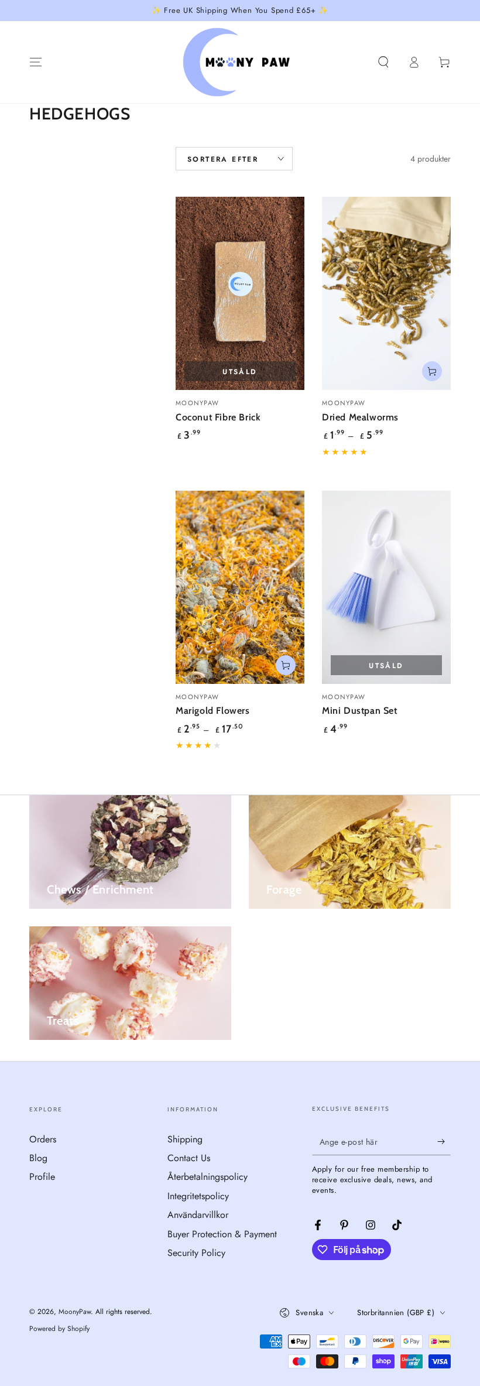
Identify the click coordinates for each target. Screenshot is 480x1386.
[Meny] (35, 62)
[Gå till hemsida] (240, 62)
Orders (42, 1139)
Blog (38, 1158)
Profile (42, 1176)
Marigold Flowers (213, 710)
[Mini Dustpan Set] (386, 587)
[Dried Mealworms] (386, 293)
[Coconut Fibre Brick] (240, 293)
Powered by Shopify (59, 1329)
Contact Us (188, 1158)
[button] (383, 62)
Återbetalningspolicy (207, 1176)
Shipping (185, 1139)
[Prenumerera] (444, 1142)
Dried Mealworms (360, 417)
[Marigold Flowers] (240, 587)
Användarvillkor (197, 1214)
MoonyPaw (75, 1311)
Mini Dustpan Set (359, 710)
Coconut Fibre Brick (218, 417)
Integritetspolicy (198, 1196)
